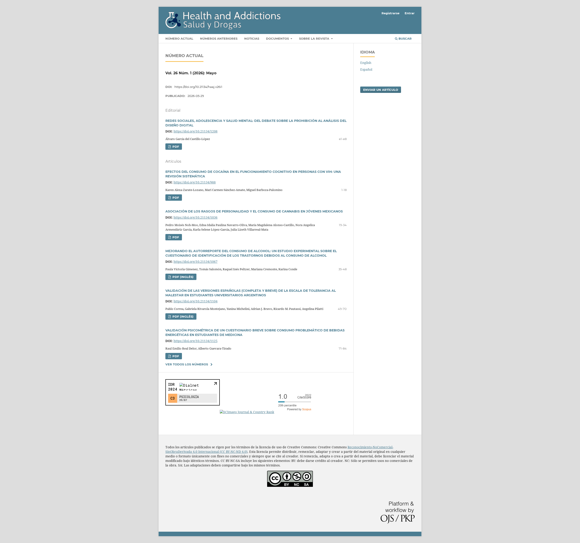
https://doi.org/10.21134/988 (195, 182)
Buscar (405, 38)
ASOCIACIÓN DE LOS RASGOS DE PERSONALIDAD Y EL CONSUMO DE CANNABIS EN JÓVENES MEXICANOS (254, 211)
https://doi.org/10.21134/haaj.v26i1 (198, 87)
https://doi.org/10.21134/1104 (196, 301)
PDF (175, 146)
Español (366, 69)
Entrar (410, 13)
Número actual (179, 38)
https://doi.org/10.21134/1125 (196, 341)
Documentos (278, 38)
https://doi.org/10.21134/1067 (196, 261)
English (365, 62)
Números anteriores (218, 38)
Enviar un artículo (380, 90)
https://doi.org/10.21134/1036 (196, 217)
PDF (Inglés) (182, 277)
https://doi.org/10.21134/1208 (196, 131)
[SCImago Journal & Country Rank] (267, 412)
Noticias (251, 38)
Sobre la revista (314, 38)
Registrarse (390, 13)
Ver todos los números (186, 364)
